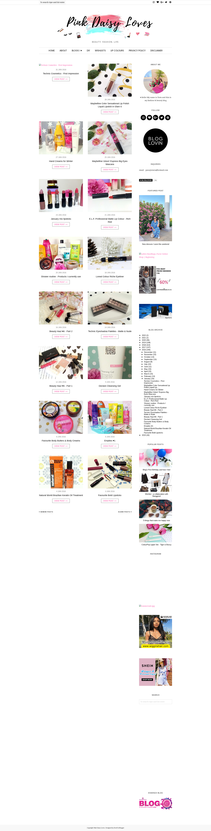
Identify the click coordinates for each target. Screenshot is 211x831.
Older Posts (124, 512)
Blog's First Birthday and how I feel (156, 470)
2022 (144, 335)
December (148, 352)
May (146, 369)
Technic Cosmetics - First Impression (61, 73)
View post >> (61, 79)
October (147, 357)
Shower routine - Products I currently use (61, 276)
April (146, 371)
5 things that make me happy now (156, 520)
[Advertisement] (155, 748)
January (147, 379)
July (145, 364)
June (146, 367)
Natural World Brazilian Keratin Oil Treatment (61, 495)
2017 (144, 347)
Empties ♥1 (109, 440)
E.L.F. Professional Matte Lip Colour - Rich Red (155, 400)
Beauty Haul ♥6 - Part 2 (60, 331)
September (148, 359)
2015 (144, 435)
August (147, 362)
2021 (144, 338)
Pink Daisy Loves (99, 828)
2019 (144, 343)
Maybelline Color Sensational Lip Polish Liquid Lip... (157, 386)
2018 (144, 345)
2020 (144, 340)
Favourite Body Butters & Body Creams (61, 440)
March (146, 374)
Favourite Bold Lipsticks (109, 495)
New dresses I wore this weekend (155, 244)
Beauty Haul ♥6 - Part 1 (60, 386)
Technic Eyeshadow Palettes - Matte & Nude (110, 331)
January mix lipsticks (61, 219)
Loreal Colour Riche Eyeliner (110, 276)
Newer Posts (47, 512)
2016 (144, 350)
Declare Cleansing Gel (110, 386)
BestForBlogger (119, 828)
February (147, 376)
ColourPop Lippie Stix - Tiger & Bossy (156, 545)
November (148, 354)
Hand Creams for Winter (61, 161)
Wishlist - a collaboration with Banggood (156, 495)
